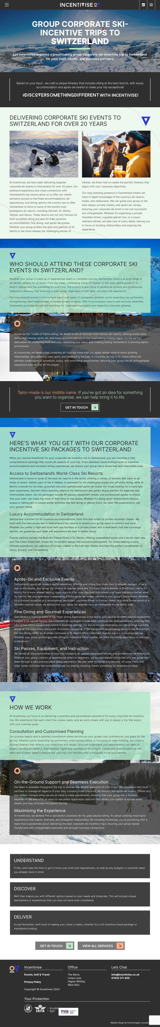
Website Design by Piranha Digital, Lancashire (130, 1023)
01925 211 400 (120, 978)
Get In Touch (51, 946)
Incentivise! (125, 96)
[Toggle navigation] (7, 5)
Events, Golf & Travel (37, 975)
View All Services (97, 946)
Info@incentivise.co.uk (125, 975)
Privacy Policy (32, 982)
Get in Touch (76, 407)
